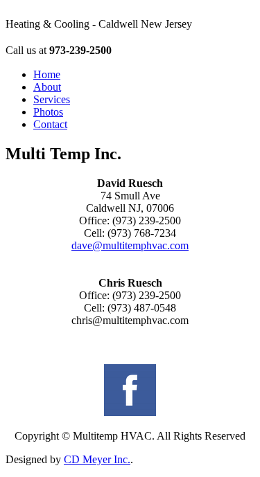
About (47, 87)
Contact (50, 124)
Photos (48, 112)
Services (51, 99)
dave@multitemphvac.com (130, 245)
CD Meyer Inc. (97, 459)
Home (46, 74)
